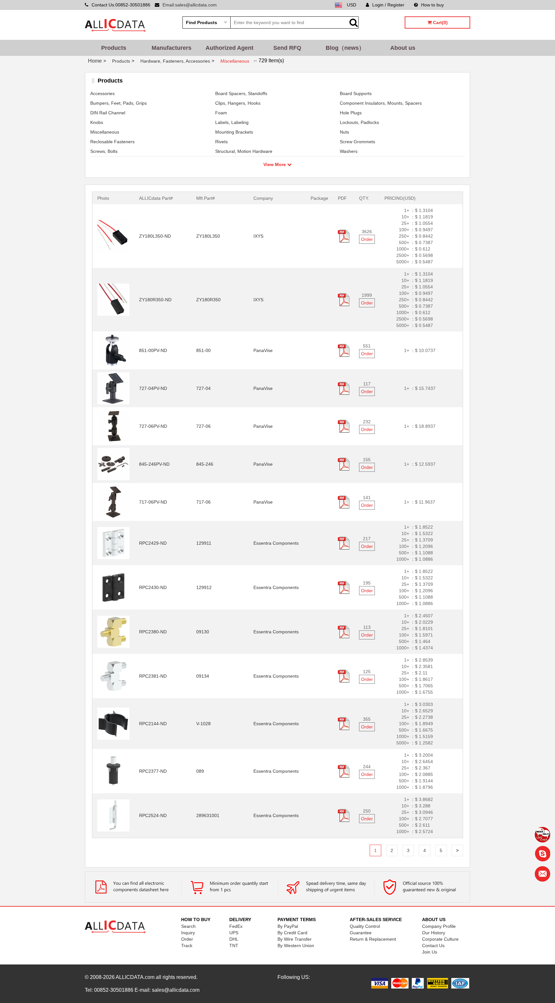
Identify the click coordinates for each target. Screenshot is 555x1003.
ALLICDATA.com (135, 977)
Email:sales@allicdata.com (190, 4)
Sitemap (462, 4)
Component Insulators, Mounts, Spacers (381, 103)
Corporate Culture (440, 939)
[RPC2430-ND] (113, 587)
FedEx (235, 926)
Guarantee (361, 932)
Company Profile (439, 926)
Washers (348, 151)
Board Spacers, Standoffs (241, 93)
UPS (233, 932)
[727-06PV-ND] (113, 425)
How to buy (432, 4)
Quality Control (365, 926)
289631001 (207, 815)
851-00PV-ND (153, 350)
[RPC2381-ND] (113, 675)
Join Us (429, 952)
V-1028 (203, 723)
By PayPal (288, 926)
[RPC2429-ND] (113, 542)
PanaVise (263, 350)
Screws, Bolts (104, 151)
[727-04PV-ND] (113, 388)
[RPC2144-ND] (113, 723)
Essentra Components (276, 543)
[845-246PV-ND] (113, 463)
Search (188, 926)
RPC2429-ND (153, 543)
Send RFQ (287, 48)
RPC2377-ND (153, 771)
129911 (203, 543)
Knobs (96, 122)
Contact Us (433, 945)
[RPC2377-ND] (113, 770)
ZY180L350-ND (155, 236)
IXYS (258, 236)
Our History (433, 932)
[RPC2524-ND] (113, 815)
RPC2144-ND (153, 723)
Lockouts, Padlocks (359, 122)
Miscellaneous (104, 132)
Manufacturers (171, 48)
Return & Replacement (373, 939)
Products (113, 48)
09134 (202, 676)
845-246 (204, 464)
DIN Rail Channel (107, 112)
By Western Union (296, 945)
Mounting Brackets (234, 132)
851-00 (203, 350)
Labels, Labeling (232, 122)
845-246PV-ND (154, 464)
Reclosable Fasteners (112, 141)
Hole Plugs (351, 112)
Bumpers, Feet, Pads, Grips (118, 103)
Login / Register (388, 4)
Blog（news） (345, 48)
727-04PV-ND (153, 388)
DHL (233, 939)
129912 (204, 587)
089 (200, 771)
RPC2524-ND (153, 815)
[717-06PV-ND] (113, 501)
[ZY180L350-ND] (113, 235)
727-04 (203, 388)
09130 (202, 631)
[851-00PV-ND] (113, 350)
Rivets (221, 141)
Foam (221, 112)
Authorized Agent (229, 48)
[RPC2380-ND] (113, 631)
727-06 (203, 426)
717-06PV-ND (153, 502)
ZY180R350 (208, 299)
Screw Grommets (357, 141)
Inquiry (188, 932)
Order (367, 239)
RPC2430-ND (153, 587)
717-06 (203, 502)
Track (186, 945)
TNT (233, 945)
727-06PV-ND (153, 426)
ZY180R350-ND (155, 299)
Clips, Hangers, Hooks (237, 103)
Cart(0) (440, 22)
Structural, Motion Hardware (243, 151)
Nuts (344, 132)
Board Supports (356, 93)
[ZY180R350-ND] (113, 299)
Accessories (102, 93)
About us (402, 48)
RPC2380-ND (153, 631)
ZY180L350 (208, 236)
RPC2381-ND (153, 676)
